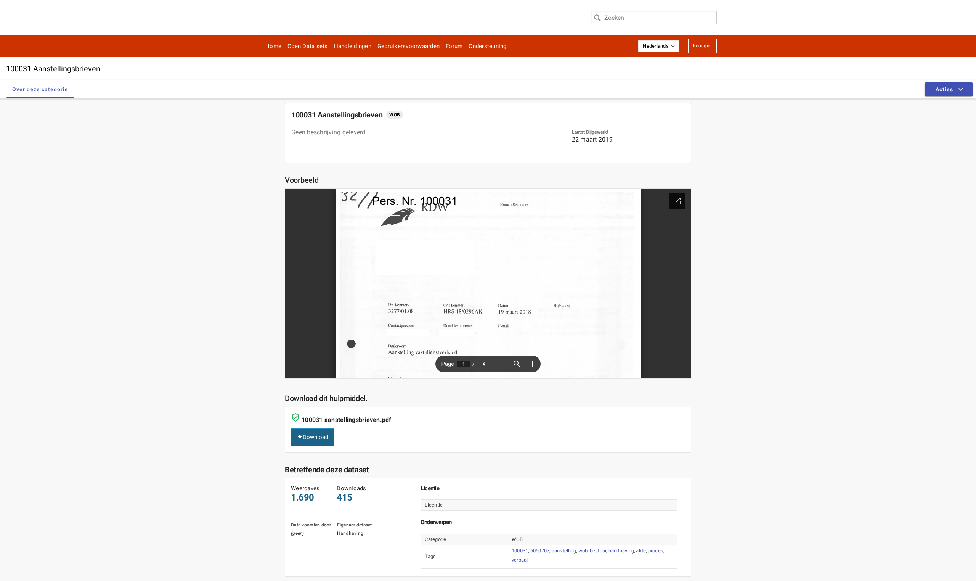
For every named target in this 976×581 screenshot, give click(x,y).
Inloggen (702, 45)
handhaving (621, 551)
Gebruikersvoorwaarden (408, 46)
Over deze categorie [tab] (40, 89)
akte (641, 551)
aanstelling (564, 551)
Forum (454, 46)
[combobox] (654, 17)
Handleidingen (352, 46)
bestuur (598, 551)
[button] (659, 46)
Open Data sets (307, 46)
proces (656, 551)
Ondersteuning (487, 46)
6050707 (540, 551)
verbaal (520, 560)
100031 (520, 551)
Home (273, 46)
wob (583, 551)
